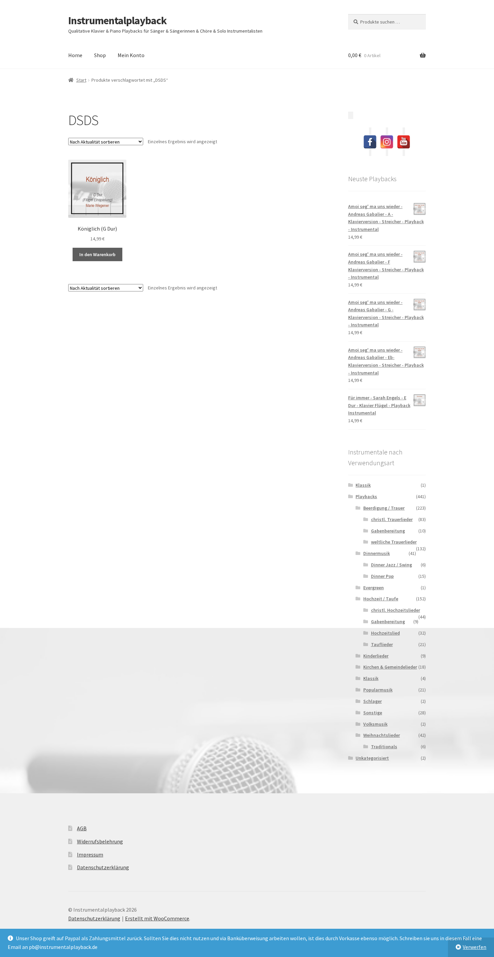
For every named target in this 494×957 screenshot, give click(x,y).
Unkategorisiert (372, 758)
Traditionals (384, 747)
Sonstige (372, 713)
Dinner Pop (382, 576)
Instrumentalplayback (117, 20)
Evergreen (373, 588)
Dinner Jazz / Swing (391, 565)
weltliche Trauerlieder (394, 542)
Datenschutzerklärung (103, 867)
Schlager (372, 701)
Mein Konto (131, 55)
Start (81, 80)
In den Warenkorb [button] (97, 254)
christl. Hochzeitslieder (395, 610)
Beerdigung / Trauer (384, 508)
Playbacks (366, 496)
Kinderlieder (375, 656)
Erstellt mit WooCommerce (157, 918)
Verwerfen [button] (474, 947)
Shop (100, 55)
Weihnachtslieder (381, 735)
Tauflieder (382, 644)
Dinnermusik (376, 553)
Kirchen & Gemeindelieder (390, 667)
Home (75, 55)
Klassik (363, 485)
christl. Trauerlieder (392, 519)
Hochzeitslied (385, 633)
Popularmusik (378, 690)
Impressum (90, 854)
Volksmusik (375, 724)
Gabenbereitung (388, 531)
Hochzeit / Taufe (380, 599)
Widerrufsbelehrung (100, 841)
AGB (82, 828)
